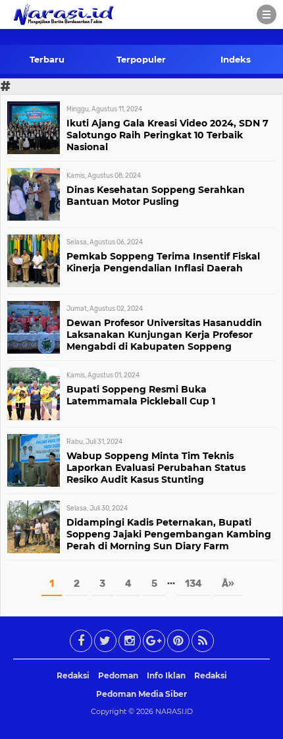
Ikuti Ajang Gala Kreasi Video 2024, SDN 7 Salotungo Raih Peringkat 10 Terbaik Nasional (167, 135)
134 (193, 583)
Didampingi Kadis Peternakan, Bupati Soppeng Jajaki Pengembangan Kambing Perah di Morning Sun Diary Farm (168, 534)
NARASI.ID (174, 711)
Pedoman (118, 675)
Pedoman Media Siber (141, 694)
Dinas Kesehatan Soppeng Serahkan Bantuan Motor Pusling (155, 195)
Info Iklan (166, 675)
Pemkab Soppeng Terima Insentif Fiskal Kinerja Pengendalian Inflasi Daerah (163, 262)
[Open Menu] (266, 14)
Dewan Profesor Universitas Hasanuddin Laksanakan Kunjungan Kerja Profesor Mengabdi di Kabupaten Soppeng (164, 334)
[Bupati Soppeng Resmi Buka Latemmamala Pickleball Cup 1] (33, 416)
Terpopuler (141, 59)
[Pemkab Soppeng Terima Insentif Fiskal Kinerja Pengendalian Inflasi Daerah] (33, 283)
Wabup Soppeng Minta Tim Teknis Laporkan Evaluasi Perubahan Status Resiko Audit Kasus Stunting (155, 467)
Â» (228, 583)
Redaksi (73, 675)
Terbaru (47, 59)
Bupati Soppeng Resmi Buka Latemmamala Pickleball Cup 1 (140, 395)
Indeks (235, 59)
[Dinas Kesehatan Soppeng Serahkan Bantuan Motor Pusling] (33, 217)
